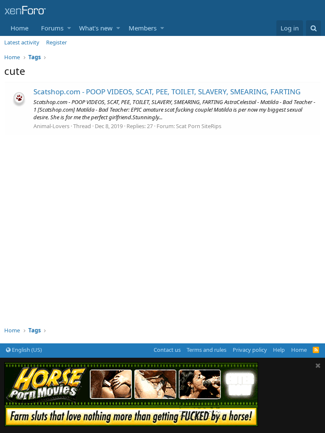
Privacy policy (250, 350)
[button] (69, 28)
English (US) (26, 350)
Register (56, 42)
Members (143, 28)
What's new (96, 28)
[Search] (313, 28)
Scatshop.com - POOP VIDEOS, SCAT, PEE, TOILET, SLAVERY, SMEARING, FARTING (166, 91)
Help (279, 350)
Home (19, 28)
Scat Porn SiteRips (198, 126)
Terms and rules (206, 350)
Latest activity (21, 42)
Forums (52, 28)
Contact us (167, 350)
